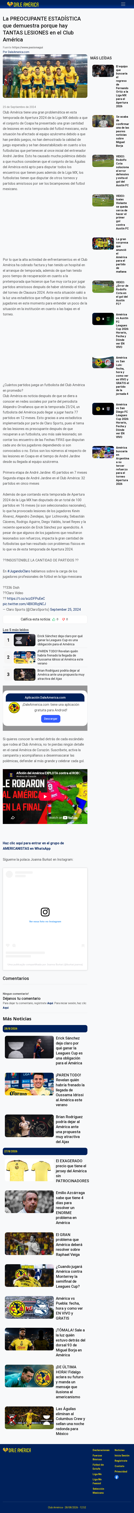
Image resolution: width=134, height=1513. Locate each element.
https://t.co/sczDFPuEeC (26, 599)
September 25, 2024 (65, 610)
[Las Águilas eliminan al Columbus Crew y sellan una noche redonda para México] (30, 1417)
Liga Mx (97, 1474)
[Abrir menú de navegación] (123, 4)
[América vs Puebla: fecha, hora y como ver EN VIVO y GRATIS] (30, 1307)
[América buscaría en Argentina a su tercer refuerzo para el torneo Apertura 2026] (104, 452)
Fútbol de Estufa (98, 1466)
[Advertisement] (45, 221)
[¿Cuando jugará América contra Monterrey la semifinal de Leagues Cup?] (30, 1275)
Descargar (50, 718)
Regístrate (121, 1460)
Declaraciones (101, 1450)
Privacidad (121, 1471)
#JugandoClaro (18, 571)
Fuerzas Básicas (97, 1457)
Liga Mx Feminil (97, 1481)
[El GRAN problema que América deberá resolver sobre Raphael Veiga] (30, 1243)
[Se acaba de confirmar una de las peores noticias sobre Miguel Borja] (104, 121)
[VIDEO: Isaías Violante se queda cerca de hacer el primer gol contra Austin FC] (104, 200)
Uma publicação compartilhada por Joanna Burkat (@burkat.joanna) (45, 964)
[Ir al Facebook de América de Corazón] (116, 1477)
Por (16, 52)
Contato (119, 1466)
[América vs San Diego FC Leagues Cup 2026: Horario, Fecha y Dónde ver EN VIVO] (104, 409)
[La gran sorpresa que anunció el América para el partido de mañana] (104, 243)
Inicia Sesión (122, 1455)
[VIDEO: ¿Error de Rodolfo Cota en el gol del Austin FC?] (104, 287)
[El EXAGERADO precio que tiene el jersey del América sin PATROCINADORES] (30, 1170)
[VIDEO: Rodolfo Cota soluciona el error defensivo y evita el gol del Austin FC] (104, 161)
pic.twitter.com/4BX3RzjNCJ (24, 604)
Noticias (120, 1450)
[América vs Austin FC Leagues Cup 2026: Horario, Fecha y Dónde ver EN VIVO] (104, 319)
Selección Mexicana (98, 1490)
